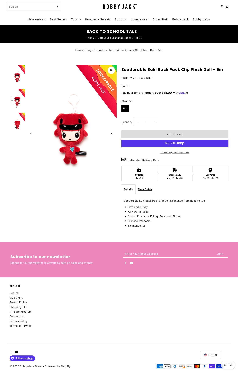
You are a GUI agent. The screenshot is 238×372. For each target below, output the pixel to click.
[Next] (111, 133)
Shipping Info (18, 307)
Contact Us (17, 316)
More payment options (174, 152)
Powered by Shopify (57, 366)
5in (125, 108)
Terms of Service (21, 325)
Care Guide (145, 189)
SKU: (124, 78)
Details (128, 189)
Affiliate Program (21, 311)
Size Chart (16, 297)
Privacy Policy (18, 321)
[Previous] (31, 133)
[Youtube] (131, 263)
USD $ (212, 355)
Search (14, 293)
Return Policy (18, 302)
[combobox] (30, 6)
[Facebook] (125, 263)
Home (79, 50)
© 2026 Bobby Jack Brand (26, 366)
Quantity (126, 122)
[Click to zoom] (111, 70)
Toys (89, 50)
